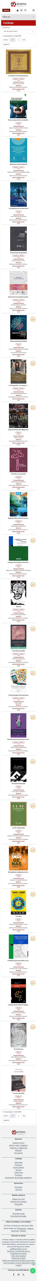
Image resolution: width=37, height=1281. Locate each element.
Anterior (6, 40)
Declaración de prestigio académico (18, 1178)
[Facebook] (14, 1274)
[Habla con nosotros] (32, 1270)
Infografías (18, 1204)
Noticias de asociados (18, 1202)
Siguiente (6, 44)
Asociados (18, 1187)
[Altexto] (18, 4)
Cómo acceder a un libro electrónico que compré (18, 1264)
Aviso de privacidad (18, 1256)
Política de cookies (18, 1258)
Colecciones (18, 1173)
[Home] (18, 1132)
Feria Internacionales (18, 1216)
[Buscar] (25, 10)
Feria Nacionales (18, 1214)
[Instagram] (18, 1274)
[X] (23, 1274)
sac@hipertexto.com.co (18, 1249)
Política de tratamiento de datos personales (18, 1261)
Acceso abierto (18, 1167)
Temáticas (18, 1165)
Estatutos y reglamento (18, 1148)
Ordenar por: (6, 27)
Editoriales (18, 1162)
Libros (6, 10)
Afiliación (18, 1150)
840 (24, 40)
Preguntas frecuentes (18, 1254)
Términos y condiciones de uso (18, 1251)
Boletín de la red (18, 1199)
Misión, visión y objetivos (18, 1145)
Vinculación (18, 1153)
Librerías (18, 1190)
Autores (19, 1170)
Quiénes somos (18, 1143)
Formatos (18, 1175)
